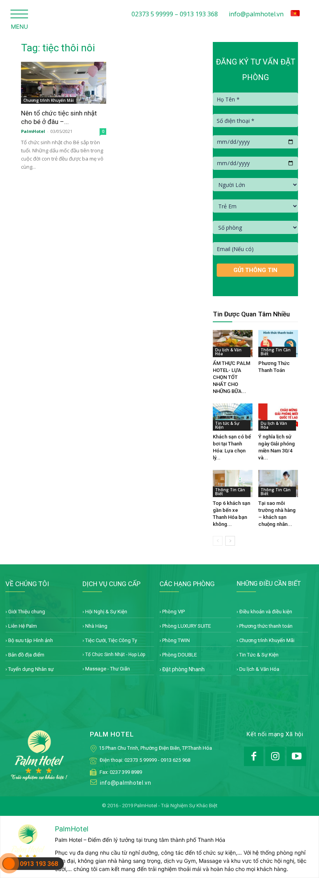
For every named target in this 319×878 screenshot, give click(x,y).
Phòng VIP (173, 611)
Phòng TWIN (176, 640)
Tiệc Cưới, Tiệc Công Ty (111, 640)
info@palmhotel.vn (256, 14)
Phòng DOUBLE (179, 655)
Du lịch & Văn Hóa (228, 351)
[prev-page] (218, 541)
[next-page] (230, 541)
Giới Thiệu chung (26, 611)
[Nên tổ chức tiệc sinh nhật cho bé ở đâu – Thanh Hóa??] (63, 83)
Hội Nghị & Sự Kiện (106, 611)
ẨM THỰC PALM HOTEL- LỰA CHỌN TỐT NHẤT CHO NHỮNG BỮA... (231, 377)
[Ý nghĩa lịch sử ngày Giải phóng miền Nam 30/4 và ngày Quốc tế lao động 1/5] (278, 417)
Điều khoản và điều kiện (265, 611)
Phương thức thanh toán (266, 626)
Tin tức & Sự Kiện (227, 425)
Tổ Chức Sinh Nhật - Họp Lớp (115, 654)
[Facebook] (253, 756)
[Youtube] (296, 756)
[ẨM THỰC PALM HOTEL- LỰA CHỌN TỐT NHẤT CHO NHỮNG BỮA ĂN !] (232, 343)
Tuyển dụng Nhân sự (31, 669)
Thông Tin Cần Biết (276, 351)
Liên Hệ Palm (22, 626)
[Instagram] (275, 756)
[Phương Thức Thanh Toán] (278, 343)
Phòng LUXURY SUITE (186, 626)
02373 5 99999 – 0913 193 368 (174, 14)
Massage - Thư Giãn (107, 669)
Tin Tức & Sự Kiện (259, 655)
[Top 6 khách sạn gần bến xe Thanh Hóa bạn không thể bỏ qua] (232, 483)
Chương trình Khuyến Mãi (48, 100)
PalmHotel (33, 131)
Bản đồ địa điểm (26, 655)
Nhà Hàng (96, 626)
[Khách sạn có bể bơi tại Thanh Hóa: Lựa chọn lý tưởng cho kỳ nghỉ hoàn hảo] (232, 417)
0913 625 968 (175, 760)
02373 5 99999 (140, 760)
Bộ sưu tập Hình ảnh (30, 640)
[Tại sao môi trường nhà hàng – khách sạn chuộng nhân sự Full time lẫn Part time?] (278, 483)
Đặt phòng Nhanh (183, 669)
